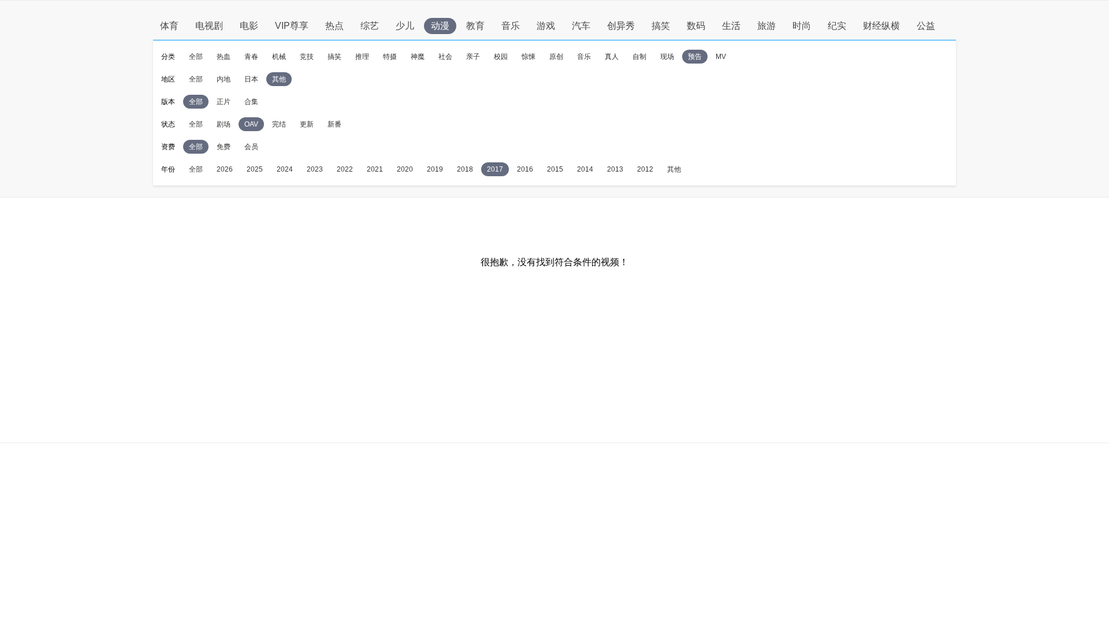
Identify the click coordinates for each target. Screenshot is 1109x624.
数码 (696, 26)
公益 (926, 26)
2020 (405, 169)
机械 (279, 57)
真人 (612, 57)
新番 (334, 124)
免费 (223, 147)
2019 (435, 169)
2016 (525, 169)
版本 (168, 102)
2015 (555, 169)
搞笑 (661, 26)
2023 (315, 169)
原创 (556, 57)
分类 (168, 57)
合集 (251, 102)
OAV (251, 124)
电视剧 (209, 26)
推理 (362, 57)
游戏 (546, 26)
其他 (279, 79)
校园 (501, 57)
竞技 (307, 57)
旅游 (766, 26)
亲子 (473, 57)
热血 (223, 57)
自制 (639, 57)
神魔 (418, 57)
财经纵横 (881, 26)
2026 (225, 169)
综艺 (369, 26)
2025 (255, 169)
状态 (168, 124)
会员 (251, 147)
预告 (695, 57)
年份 (168, 169)
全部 (196, 57)
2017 (495, 169)
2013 (615, 169)
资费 (168, 147)
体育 (169, 26)
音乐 (510, 26)
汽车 (581, 26)
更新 (307, 124)
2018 (465, 169)
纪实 (837, 26)
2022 (345, 169)
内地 (223, 79)
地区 (168, 79)
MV (721, 57)
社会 (445, 57)
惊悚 (528, 57)
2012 (645, 169)
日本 (251, 79)
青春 (251, 57)
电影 (249, 26)
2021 (375, 169)
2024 (285, 169)
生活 (731, 26)
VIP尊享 (291, 26)
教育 (475, 26)
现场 (667, 57)
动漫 (440, 26)
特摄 (390, 57)
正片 (223, 102)
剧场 (223, 124)
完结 (279, 124)
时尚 (801, 26)
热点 (334, 26)
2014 (585, 169)
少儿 (405, 26)
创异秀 (621, 26)
